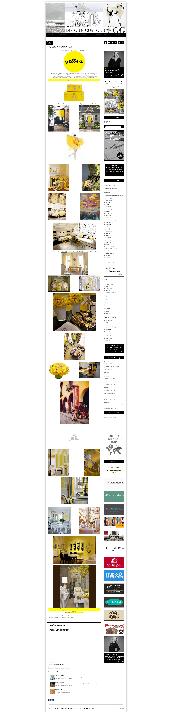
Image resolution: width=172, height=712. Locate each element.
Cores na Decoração (57, 617)
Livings (107, 237)
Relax (106, 250)
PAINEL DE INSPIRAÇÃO (82, 35)
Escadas (107, 215)
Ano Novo (107, 320)
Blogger (93, 708)
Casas (106, 313)
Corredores (107, 209)
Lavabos (107, 233)
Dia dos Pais (108, 329)
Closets (107, 206)
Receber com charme (109, 246)
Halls (106, 228)
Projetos (107, 242)
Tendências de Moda (109, 292)
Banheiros (107, 202)
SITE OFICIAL (64, 35)
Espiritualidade (108, 338)
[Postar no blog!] (69, 617)
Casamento (107, 324)
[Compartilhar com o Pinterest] (72, 617)
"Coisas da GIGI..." (59, 689)
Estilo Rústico (108, 224)
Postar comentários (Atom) (57, 664)
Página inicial (74, 662)
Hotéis (106, 299)
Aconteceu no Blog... (110, 188)
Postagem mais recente (53, 662)
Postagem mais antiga (95, 662)
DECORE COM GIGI (54, 708)
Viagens (107, 304)
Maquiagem (108, 288)
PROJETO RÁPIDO (102, 35)
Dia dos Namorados (109, 327)
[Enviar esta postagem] (68, 615)
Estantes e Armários (109, 220)
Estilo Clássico (108, 222)
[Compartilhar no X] (70, 617)
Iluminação (107, 231)
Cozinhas (107, 213)
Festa (106, 226)
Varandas (107, 260)
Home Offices (108, 229)
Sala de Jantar (108, 255)
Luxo (106, 239)
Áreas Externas (108, 262)
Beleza (106, 283)
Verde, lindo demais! (59, 675)
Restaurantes (108, 251)
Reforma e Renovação (110, 248)
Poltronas (107, 240)
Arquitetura (107, 311)
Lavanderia (107, 235)
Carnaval (107, 322)
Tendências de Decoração (110, 259)
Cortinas (107, 211)
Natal (106, 331)
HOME (51, 35)
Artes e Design (108, 200)
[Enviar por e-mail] (67, 617)
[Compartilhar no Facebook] (71, 617)
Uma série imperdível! (59, 682)
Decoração (64, 617)
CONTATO (117, 35)
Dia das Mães (108, 325)
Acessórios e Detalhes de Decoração (113, 195)
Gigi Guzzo (82, 708)
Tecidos (107, 257)
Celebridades (108, 284)
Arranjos (107, 198)
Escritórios (107, 217)
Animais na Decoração (110, 197)
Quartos (107, 244)
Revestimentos (108, 253)
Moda (106, 290)
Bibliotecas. (107, 204)
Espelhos (107, 218)
